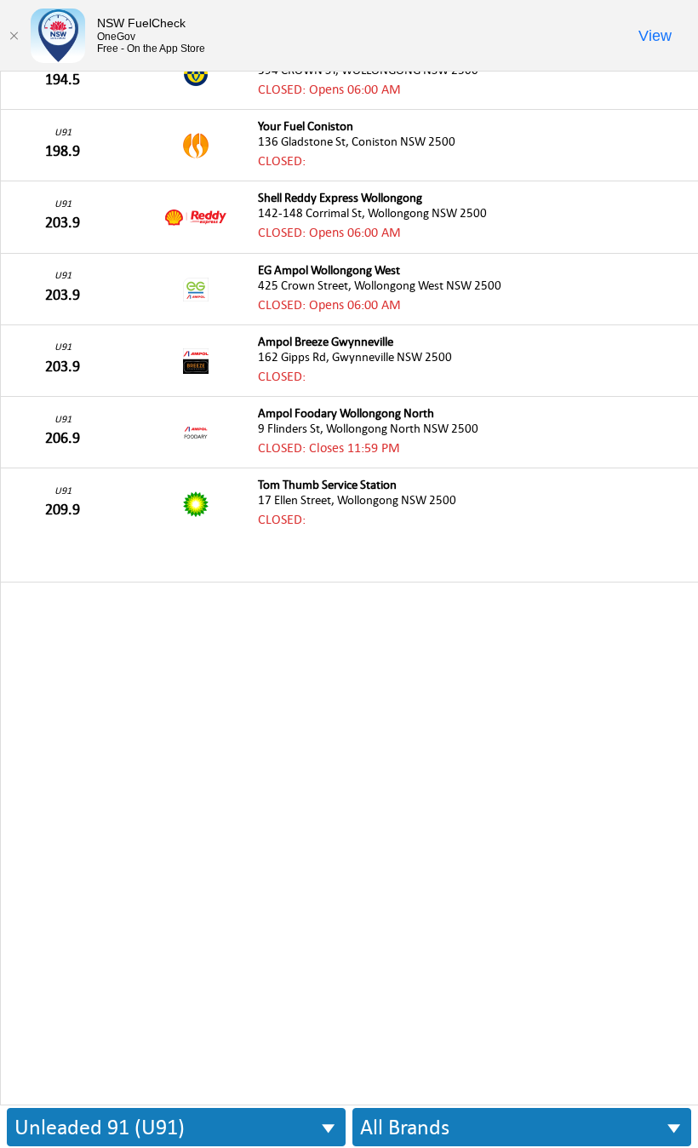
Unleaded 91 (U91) (99, 1127)
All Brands (404, 1127)
